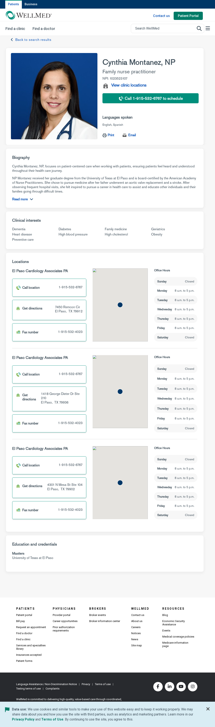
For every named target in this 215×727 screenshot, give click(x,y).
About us (136, 621)
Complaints (52, 688)
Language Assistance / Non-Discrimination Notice (46, 684)
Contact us (161, 16)
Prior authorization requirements (64, 629)
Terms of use (103, 684)
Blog (165, 615)
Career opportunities (65, 621)
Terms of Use (52, 719)
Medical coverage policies (178, 636)
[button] (120, 304)
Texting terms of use (28, 688)
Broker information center (104, 621)
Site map (136, 645)
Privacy (86, 684)
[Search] (199, 28)
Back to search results (33, 40)
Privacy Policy (23, 719)
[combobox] (167, 28)
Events (166, 630)
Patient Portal (188, 16)
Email (132, 135)
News (134, 639)
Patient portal (24, 615)
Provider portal (61, 615)
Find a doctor (24, 633)
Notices (136, 633)
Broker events (97, 615)
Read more (20, 199)
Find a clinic (23, 639)
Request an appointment (31, 627)
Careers (135, 627)
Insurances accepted (29, 654)
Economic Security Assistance (173, 623)
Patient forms (24, 660)
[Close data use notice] (208, 710)
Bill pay (20, 621)
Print (111, 135)
